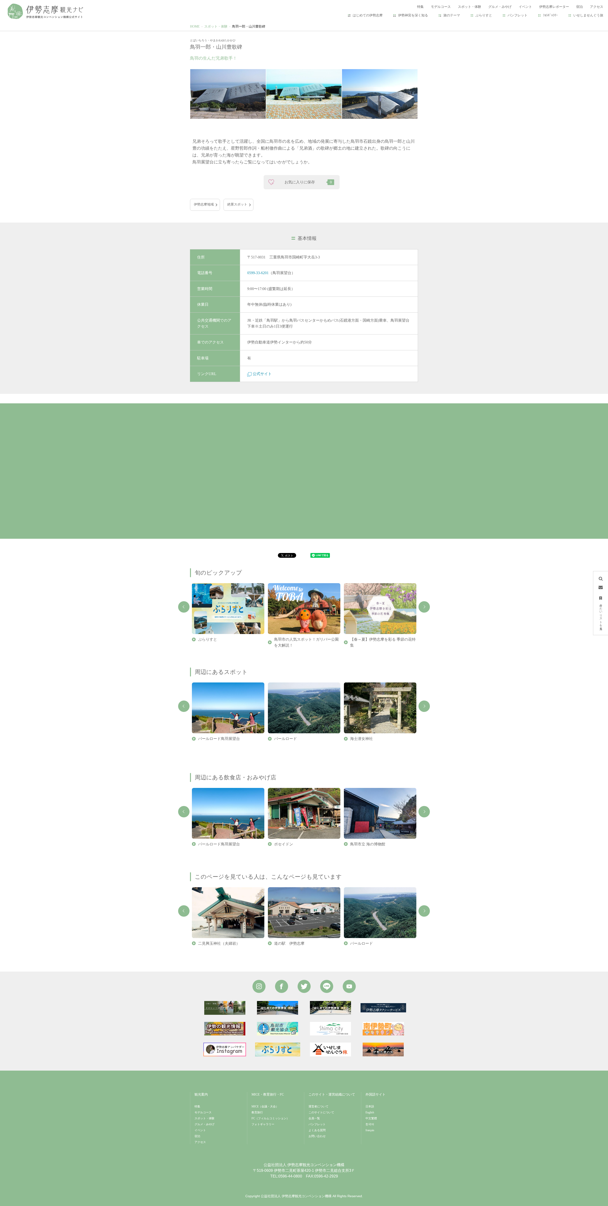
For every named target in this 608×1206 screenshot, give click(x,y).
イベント (200, 1130)
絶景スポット (237, 204)
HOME (195, 26)
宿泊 (197, 1136)
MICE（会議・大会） (265, 1106)
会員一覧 (314, 1118)
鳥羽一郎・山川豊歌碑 (248, 26)
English (370, 1112)
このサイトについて (321, 1112)
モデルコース (203, 1112)
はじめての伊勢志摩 (368, 15)
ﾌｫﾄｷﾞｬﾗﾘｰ (550, 15)
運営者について (318, 1106)
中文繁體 (371, 1118)
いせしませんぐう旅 (588, 15)
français (370, 1130)
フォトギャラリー (263, 1124)
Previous (184, 607)
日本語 (370, 1106)
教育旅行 (257, 1112)
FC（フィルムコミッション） (270, 1118)
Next (424, 607)
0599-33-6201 (258, 273)
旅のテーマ (451, 15)
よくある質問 (317, 1130)
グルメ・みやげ (204, 1124)
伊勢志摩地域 (204, 204)
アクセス (200, 1142)
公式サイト (262, 374)
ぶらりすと (483, 15)
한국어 (370, 1124)
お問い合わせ (317, 1136)
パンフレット (517, 15)
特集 (197, 1106)
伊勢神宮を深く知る (413, 15)
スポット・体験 (216, 26)
